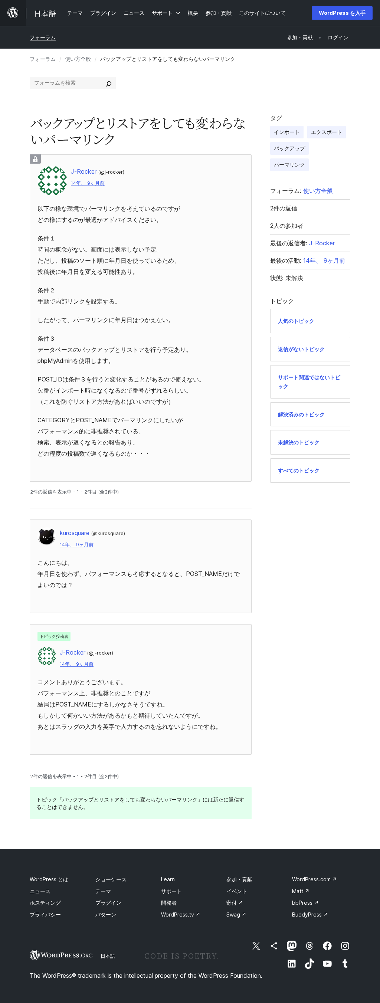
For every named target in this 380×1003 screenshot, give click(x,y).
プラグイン (108, 902)
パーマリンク (289, 164)
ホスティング (45, 902)
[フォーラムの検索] (109, 83)
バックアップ (289, 148)
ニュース (40, 891)
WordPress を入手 (342, 13)
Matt (300, 891)
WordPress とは (49, 879)
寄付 (234, 902)
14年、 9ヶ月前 (88, 183)
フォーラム (43, 37)
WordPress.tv (180, 914)
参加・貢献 (239, 879)
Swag (236, 914)
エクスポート (326, 132)
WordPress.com (314, 879)
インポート (287, 132)
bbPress (305, 902)
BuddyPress (310, 914)
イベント (236, 891)
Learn (168, 879)
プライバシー (45, 914)
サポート (171, 891)
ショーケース (111, 879)
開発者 (169, 902)
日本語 (108, 956)
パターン (105, 914)
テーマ (103, 891)
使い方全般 (78, 59)
